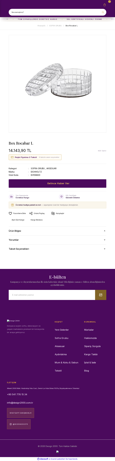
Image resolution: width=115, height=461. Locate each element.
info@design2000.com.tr (20, 402)
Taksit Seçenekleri (19, 248)
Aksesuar (60, 346)
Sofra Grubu (61, 338)
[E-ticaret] (57, 459)
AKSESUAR (51, 168)
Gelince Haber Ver (58, 183)
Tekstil (58, 370)
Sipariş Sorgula (92, 346)
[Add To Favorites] (17, 213)
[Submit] (100, 295)
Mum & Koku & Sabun (66, 362)
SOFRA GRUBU (38, 168)
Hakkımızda (90, 338)
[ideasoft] (42, 459)
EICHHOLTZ (36, 172)
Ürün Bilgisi (15, 230)
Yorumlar (14, 239)
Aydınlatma (61, 354)
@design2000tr (20, 424)
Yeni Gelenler (62, 329)
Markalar (89, 329)
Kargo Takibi (90, 354)
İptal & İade (90, 362)
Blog (86, 370)
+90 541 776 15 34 (17, 394)
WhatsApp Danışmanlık (20, 413)
